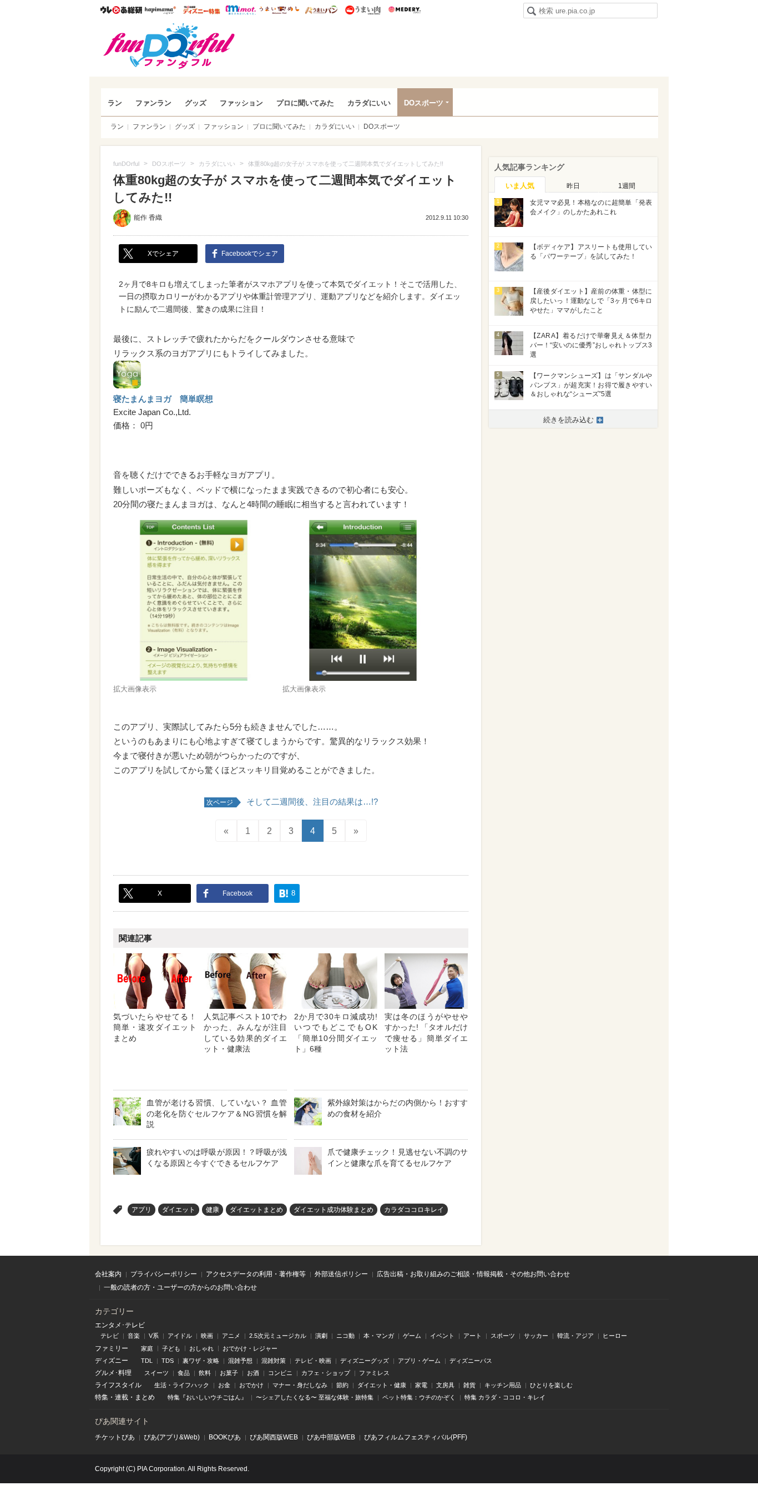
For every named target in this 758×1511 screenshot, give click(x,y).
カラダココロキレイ (414, 1210)
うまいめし (279, 10)
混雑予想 (240, 1360)
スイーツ (156, 1372)
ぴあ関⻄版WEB (274, 1437)
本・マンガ (378, 1335)
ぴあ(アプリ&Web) (172, 1437)
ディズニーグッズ (364, 1360)
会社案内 (108, 1274)
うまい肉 (362, 10)
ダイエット (178, 1210)
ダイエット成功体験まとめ (333, 1210)
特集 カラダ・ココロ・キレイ (504, 1397)
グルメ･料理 (113, 1373)
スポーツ (503, 1335)
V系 (154, 1335)
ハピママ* (160, 10)
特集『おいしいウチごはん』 (207, 1397)
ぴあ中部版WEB (331, 1437)
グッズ (195, 103)
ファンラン (153, 103)
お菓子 (229, 1372)
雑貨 (469, 1385)
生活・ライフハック (181, 1385)
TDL (147, 1360)
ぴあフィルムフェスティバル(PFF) (415, 1437)
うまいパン (321, 10)
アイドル (180, 1335)
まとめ (145, 1397)
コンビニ (280, 1372)
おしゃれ (201, 1348)
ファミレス (374, 1372)
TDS (167, 1360)
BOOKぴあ (225, 1437)
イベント (442, 1335)
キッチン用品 (502, 1385)
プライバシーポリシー (163, 1274)
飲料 (205, 1372)
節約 (342, 1385)
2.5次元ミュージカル (277, 1335)
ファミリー (111, 1348)
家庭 (147, 1348)
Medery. (404, 10)
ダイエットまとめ (256, 1210)
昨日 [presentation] (573, 186)
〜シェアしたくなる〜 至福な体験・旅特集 (314, 1397)
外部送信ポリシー (341, 1274)
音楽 (134, 1335)
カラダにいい (369, 103)
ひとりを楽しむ (551, 1385)
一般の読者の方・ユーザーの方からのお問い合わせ (180, 1287)
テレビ (109, 1335)
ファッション (241, 103)
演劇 (321, 1335)
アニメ (231, 1335)
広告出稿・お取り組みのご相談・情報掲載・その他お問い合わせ (473, 1274)
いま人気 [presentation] (520, 185)
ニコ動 (345, 1335)
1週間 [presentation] (626, 186)
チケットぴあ (115, 1437)
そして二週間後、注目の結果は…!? (292, 801)
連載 (121, 1397)
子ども (171, 1348)
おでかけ (251, 1385)
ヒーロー (615, 1335)
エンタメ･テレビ (120, 1325)
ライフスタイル (118, 1385)
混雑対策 (273, 1360)
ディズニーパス (470, 1360)
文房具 (445, 1385)
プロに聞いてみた (305, 103)
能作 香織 (148, 217)
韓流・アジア (575, 1335)
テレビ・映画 (313, 1360)
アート (472, 1335)
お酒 (253, 1372)
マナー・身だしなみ (299, 1385)
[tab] (519, 184)
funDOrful (168, 46)
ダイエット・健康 (381, 1385)
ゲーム (412, 1335)
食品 (184, 1372)
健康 (212, 1210)
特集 (101, 1397)
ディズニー (111, 1361)
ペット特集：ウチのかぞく (419, 1397)
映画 (207, 1335)
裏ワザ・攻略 (201, 1360)
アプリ (141, 1210)
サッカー (536, 1335)
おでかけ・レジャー (250, 1348)
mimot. (241, 10)
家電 (421, 1385)
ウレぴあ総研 (121, 10)
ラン (115, 103)
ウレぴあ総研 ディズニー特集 (202, 10)
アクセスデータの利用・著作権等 (256, 1274)
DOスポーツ (423, 103)
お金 (224, 1385)
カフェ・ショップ (325, 1372)
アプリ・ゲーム (419, 1360)
